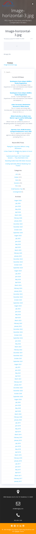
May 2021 (18, 373)
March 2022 (18, 347)
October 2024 (18, 265)
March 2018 (18, 455)
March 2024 (18, 285)
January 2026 (18, 221)
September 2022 (18, 338)
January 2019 (18, 440)
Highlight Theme (19, 531)
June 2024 (18, 276)
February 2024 (18, 288)
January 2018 (18, 461)
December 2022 (18, 329)
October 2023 (18, 300)
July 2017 (18, 464)
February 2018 (18, 458)
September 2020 (18, 396)
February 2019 (18, 437)
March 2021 (18, 379)
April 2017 (18, 472)
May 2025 (18, 244)
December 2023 (18, 294)
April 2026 (18, 212)
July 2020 (18, 402)
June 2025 (18, 241)
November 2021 (18, 355)
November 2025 (18, 227)
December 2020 (18, 388)
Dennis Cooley (9, 38)
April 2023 (18, 317)
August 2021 (18, 364)
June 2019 (18, 426)
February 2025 (18, 253)
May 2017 (18, 469)
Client (16, 180)
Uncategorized (17, 192)
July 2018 (18, 443)
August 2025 (18, 235)
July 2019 (18, 423)
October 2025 (18, 230)
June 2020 (18, 405)
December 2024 (18, 259)
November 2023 (18, 297)
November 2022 (18, 332)
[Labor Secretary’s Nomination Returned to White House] (5, 108)
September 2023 (18, 303)
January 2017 (18, 481)
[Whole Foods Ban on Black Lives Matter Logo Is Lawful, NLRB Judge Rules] (5, 119)
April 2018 (18, 452)
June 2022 (18, 341)
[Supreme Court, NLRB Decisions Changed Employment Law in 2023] (5, 133)
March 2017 (18, 475)
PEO (16, 186)
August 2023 (18, 306)
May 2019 (18, 429)
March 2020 (18, 414)
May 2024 (18, 279)
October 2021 (18, 358)
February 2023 (18, 323)
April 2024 (18, 282)
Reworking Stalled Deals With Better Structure (18, 161)
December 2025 (18, 224)
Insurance (16, 183)
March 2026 (18, 215)
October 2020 (18, 393)
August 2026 (18, 200)
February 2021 (18, 382)
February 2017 (18, 478)
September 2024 (18, 268)
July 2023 (18, 309)
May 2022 (18, 344)
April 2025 (18, 247)
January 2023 (18, 326)
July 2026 (18, 203)
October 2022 (18, 335)
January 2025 (18, 256)
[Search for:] (18, 72)
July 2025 (18, 238)
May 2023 (18, 314)
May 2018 (18, 449)
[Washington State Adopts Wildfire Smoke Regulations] (5, 85)
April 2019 (18, 431)
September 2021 (18, 361)
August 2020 (18, 399)
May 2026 (18, 209)
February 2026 (18, 218)
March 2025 (18, 250)
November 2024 (18, 262)
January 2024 (18, 291)
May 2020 (18, 408)
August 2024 (18, 271)
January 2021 (18, 385)
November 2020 (18, 390)
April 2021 (18, 376)
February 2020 (18, 417)
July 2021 (18, 367)
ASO (17, 174)
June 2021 (18, 370)
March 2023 (18, 320)
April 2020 (18, 411)
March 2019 (18, 434)
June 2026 (18, 206)
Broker (16, 177)
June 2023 (18, 311)
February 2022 (18, 350)
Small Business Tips (16, 189)
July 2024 (18, 273)
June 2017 (18, 467)
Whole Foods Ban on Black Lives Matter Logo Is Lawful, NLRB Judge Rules (21, 118)
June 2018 (18, 446)
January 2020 (18, 420)
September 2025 (18, 232)
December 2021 (18, 352)
